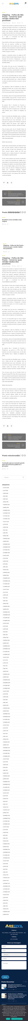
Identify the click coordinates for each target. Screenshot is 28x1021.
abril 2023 (5, 600)
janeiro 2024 (6, 575)
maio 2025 (5, 530)
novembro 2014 (6, 886)
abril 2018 (5, 770)
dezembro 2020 (6, 679)
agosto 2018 (6, 758)
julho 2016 (5, 829)
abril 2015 (5, 872)
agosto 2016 (6, 826)
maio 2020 (5, 699)
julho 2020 (5, 693)
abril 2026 (5, 498)
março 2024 (5, 569)
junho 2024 (5, 561)
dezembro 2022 (6, 612)
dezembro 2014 (6, 883)
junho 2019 (5, 730)
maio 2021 (5, 665)
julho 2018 (5, 761)
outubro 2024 (6, 549)
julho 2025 (5, 524)
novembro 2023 (6, 580)
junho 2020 (5, 696)
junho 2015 (5, 866)
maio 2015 (5, 869)
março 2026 (5, 501)
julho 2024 (5, 558)
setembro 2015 (6, 857)
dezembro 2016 (6, 815)
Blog (3, 12)
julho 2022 (5, 626)
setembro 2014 (6, 891)
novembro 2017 (6, 784)
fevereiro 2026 (6, 504)
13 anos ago (8, 22)
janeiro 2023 (6, 609)
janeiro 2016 (6, 846)
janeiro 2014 (6, 914)
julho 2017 (5, 795)
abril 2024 (5, 566)
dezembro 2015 (6, 849)
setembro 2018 (6, 756)
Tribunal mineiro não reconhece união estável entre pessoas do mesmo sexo (13, 203)
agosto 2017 (6, 792)
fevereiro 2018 (6, 775)
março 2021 (5, 671)
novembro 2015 (6, 852)
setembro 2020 (6, 688)
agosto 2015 (6, 860)
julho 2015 (5, 863)
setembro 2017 (6, 790)
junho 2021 (5, 662)
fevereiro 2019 (6, 742)
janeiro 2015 (6, 880)
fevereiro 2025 (6, 538)
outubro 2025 (6, 515)
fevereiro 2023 (6, 606)
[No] (26, 1013)
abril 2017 (5, 804)
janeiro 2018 (6, 778)
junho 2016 (5, 832)
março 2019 (5, 739)
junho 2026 (5, 493)
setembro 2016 (6, 824)
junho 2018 (5, 764)
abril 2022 (5, 634)
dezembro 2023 (6, 578)
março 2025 (5, 535)
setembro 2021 (6, 654)
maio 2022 (5, 631)
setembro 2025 (6, 518)
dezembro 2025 (6, 510)
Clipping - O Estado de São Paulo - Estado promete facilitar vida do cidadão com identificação (15, 438)
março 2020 (5, 705)
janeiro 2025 (6, 541)
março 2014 (5, 908)
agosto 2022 (6, 623)
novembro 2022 (6, 614)
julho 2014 (5, 897)
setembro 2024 (6, 552)
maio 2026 (5, 496)
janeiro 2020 (6, 710)
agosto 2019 (6, 725)
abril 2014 (5, 905)
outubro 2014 (6, 889)
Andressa (4, 22)
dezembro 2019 (6, 713)
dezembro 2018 (6, 747)
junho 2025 (5, 527)
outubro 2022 (6, 617)
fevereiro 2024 (6, 572)
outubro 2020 (6, 685)
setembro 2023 (6, 586)
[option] (14, 220)
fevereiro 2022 (6, 640)
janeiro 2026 (6, 507)
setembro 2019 (6, 722)
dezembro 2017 (6, 781)
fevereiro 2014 (6, 911)
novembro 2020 (6, 682)
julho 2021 (5, 660)
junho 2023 (5, 595)
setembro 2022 (6, 620)
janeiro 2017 (6, 812)
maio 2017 (5, 801)
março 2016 (5, 840)
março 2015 (5, 874)
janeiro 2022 (6, 643)
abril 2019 (5, 736)
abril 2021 (5, 668)
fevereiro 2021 (6, 674)
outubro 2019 (6, 719)
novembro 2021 (6, 648)
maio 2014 (5, 903)
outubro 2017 (6, 787)
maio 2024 (5, 563)
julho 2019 (5, 727)
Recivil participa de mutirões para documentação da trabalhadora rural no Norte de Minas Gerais (15, 194)
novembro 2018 (6, 750)
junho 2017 (5, 798)
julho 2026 (5, 490)
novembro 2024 (6, 547)
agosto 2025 (6, 521)
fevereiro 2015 (6, 877)
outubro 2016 (6, 821)
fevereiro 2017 (6, 809)
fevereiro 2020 (6, 708)
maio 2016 (5, 835)
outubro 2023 (6, 583)
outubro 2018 (6, 753)
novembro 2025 (6, 513)
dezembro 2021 (6, 645)
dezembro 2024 (6, 544)
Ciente (8, 1018)
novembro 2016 (6, 818)
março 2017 (5, 807)
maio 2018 (5, 767)
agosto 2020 (6, 691)
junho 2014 (5, 900)
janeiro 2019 (6, 744)
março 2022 (5, 637)
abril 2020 (5, 702)
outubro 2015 (6, 855)
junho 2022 (5, 629)
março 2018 (5, 773)
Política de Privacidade (17, 1018)
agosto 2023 (6, 589)
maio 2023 (5, 597)
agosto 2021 (6, 657)
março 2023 (5, 603)
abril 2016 (5, 838)
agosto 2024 (6, 555)
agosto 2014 (6, 894)
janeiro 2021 (6, 677)
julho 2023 (5, 592)
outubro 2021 (6, 651)
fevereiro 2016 (6, 843)
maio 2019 (5, 733)
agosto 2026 (6, 487)
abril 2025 (5, 532)
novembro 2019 (6, 716)
